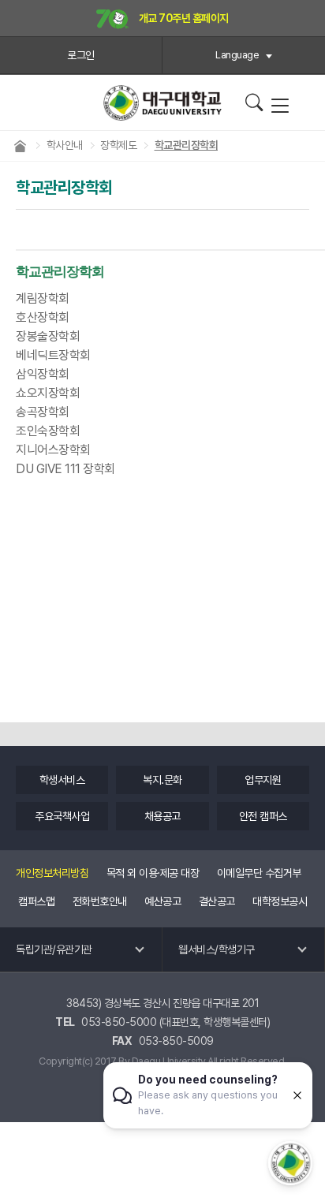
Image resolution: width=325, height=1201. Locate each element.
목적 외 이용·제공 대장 (153, 873)
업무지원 (263, 780)
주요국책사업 (62, 816)
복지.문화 (162, 780)
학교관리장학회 (60, 271)
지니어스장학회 (53, 449)
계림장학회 (42, 298)
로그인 (81, 55)
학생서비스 (62, 780)
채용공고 (162, 816)
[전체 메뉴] (279, 106)
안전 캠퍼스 (263, 816)
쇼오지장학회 (48, 393)
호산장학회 (42, 317)
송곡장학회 (42, 412)
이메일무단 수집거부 (259, 873)
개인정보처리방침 (52, 873)
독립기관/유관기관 (54, 949)
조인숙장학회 (48, 430)
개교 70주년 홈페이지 (182, 18)
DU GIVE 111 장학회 (65, 468)
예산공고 (162, 901)
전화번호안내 (100, 901)
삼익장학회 (42, 374)
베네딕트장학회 (53, 355)
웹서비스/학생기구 (216, 949)
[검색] (253, 102)
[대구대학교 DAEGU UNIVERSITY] (162, 103)
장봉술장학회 (48, 336)
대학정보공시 (279, 901)
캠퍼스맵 (36, 901)
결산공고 (217, 901)
